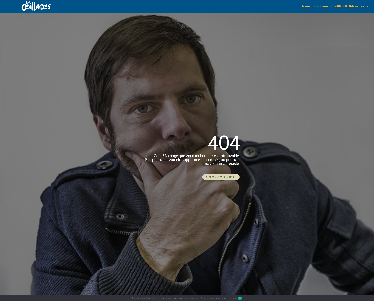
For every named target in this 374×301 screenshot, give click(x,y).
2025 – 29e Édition (350, 6)
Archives (364, 6)
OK (240, 298)
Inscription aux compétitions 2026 (327, 6)
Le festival (306, 6)
